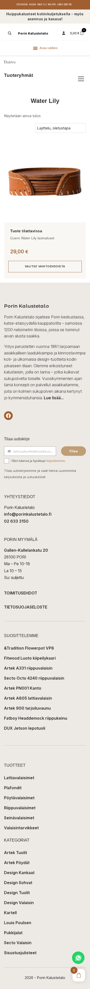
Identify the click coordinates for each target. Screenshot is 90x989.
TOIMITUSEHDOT (20, 593)
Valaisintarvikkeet (21, 827)
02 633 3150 (16, 521)
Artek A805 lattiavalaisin (28, 698)
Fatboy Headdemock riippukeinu (35, 718)
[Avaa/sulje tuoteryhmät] (81, 79)
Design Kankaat (19, 872)
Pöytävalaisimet (19, 797)
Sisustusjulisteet (20, 952)
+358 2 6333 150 (64, 4)
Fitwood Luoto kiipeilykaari (30, 658)
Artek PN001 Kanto (22, 688)
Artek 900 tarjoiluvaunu (27, 708)
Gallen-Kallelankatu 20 (26, 550)
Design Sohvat (18, 882)
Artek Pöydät (17, 862)
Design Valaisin (19, 902)
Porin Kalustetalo (33, 33)
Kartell (10, 912)
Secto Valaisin (18, 942)
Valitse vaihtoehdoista (45, 266)
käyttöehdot (55, 461)
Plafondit (13, 787)
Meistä (52, 4)
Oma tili (42, 4)
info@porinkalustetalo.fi (28, 514)
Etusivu (10, 62)
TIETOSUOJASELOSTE (25, 607)
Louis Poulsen (17, 922)
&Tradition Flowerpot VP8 (29, 648)
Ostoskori (22, 4)
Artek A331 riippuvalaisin (28, 668)
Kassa (32, 4)
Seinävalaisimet (19, 817)
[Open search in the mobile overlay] (9, 33)
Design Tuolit (17, 892)
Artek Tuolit (15, 852)
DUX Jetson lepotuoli (24, 728)
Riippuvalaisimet (20, 807)
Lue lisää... (54, 397)
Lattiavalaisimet (19, 777)
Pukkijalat (13, 932)
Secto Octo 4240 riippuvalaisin (34, 678)
